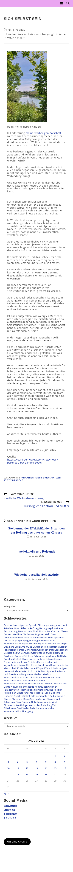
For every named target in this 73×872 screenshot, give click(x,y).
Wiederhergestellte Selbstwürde (36, 574)
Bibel (35, 631)
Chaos (64, 631)
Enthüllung (35, 643)
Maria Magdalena (23, 674)
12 (27, 768)
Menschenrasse (51, 677)
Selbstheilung (57, 696)
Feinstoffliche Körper (55, 646)
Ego (20, 640)
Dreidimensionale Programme (47, 637)
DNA (53, 634)
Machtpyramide (50, 671)
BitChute (10, 805)
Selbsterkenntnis (13, 480)
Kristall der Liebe (26, 668)
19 (27, 774)
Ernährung (26, 646)
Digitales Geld (42, 634)
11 (17, 768)
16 (64, 768)
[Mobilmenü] (62, 3)
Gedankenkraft (45, 649)
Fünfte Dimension (45, 477)
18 (17, 774)
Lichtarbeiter (20, 671)
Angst (54, 625)
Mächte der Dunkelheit (40, 683)
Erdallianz (9, 646)
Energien (23, 643)
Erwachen (38, 646)
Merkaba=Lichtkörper (16, 683)
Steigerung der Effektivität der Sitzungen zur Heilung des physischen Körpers (36, 530)
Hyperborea (28, 659)
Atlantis (25, 628)
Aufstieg (34, 628)
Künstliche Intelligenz (56, 668)
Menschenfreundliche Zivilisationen (23, 677)
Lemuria (8, 671)
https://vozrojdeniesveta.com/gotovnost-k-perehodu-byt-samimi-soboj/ (33, 461)
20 (36, 774)
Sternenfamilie (38, 699)
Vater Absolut (16, 38)
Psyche (49, 689)
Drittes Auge (10, 640)
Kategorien (10, 606)
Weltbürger (22, 705)
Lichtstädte (34, 671)
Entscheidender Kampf (54, 643)
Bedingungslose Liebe (51, 628)
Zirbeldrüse (10, 708)
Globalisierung (55, 652)
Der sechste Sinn (13, 634)
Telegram (11, 813)
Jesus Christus (28, 662)
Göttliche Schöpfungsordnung (40, 656)
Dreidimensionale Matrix (17, 637)
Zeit (54, 705)
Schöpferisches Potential (30, 692)
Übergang (27, 711)
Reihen (63, 34)
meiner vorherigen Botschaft (43, 133)
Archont (62, 625)
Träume (26, 702)
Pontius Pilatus (36, 689)
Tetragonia (10, 702)
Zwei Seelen (23, 708)
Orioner (52, 686)
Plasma (24, 689)
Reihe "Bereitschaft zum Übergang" (31, 34)
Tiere (19, 702)
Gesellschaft (61, 649)
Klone (34, 665)
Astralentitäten (12, 628)
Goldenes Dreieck (13, 656)
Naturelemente (19, 686)
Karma (40, 662)
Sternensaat (53, 699)
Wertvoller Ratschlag (40, 705)
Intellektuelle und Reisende (36, 551)
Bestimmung (11, 631)
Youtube (10, 817)
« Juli (6, 793)
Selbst (59, 477)
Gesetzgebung (39, 652)
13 (36, 768)
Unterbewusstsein (41, 702)
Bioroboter (44, 631)
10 (8, 768)
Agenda (33, 625)
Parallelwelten (11, 689)
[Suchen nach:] (66, 3)
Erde (17, 646)
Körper (40, 668)
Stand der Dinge (21, 699)
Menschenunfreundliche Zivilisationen (25, 680)
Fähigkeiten (27, 477)
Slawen (8, 699)
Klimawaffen (23, 665)
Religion (58, 689)
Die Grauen (29, 634)
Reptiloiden (10, 692)
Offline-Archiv (17, 841)
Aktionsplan (44, 625)
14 (46, 768)
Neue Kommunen (38, 686)
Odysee (9, 809)
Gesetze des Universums (17, 652)
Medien (38, 674)
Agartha (23, 625)
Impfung (40, 659)
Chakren (55, 631)
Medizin (47, 674)
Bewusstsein (25, 631)
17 (8, 774)
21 (46, 774)
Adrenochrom (11, 625)
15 (55, 768)
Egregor (27, 640)
